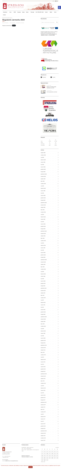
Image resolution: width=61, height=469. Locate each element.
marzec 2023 (43, 247)
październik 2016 (44, 430)
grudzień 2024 (43, 197)
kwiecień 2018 (43, 388)
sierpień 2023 (43, 235)
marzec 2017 (43, 418)
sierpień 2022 (43, 264)
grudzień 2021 (43, 283)
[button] (59, 7)
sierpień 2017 (43, 407)
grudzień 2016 (43, 426)
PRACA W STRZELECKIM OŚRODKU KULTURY (51, 87)
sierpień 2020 (43, 321)
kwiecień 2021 (43, 302)
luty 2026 (42, 164)
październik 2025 (44, 174)
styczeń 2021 (43, 309)
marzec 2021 (43, 304)
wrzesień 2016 (43, 433)
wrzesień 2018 (43, 376)
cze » (44, 461)
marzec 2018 (43, 390)
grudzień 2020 (43, 311)
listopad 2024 (43, 200)
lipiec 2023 (42, 238)
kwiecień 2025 (43, 188)
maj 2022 (42, 271)
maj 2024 (42, 214)
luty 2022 (42, 278)
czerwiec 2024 (43, 212)
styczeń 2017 (43, 423)
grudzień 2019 (43, 340)
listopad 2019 (43, 342)
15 (42, 455)
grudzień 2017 (43, 397)
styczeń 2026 (43, 166)
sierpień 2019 (43, 350)
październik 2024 (44, 202)
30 (44, 460)
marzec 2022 (43, 276)
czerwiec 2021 (43, 297)
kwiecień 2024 (43, 216)
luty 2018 (42, 392)
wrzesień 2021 (43, 290)
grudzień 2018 (43, 369)
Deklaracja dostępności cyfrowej (27, 456)
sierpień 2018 (43, 378)
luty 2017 (42, 421)
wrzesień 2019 (43, 347)
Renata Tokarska (5, 22)
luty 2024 (42, 221)
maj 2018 (42, 385)
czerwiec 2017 (43, 411)
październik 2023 (44, 231)
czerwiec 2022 (43, 269)
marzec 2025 (43, 190)
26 (52, 457)
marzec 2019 (43, 361)
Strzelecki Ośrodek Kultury (7, 17)
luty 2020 (42, 335)
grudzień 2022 (43, 254)
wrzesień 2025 (43, 176)
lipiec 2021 (42, 295)
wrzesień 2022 (43, 262)
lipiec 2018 (42, 380)
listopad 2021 (43, 285)
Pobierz (14, 25)
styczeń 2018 (43, 395)
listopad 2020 (43, 314)
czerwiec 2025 (43, 183)
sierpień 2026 (43, 152)
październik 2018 (44, 373)
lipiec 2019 (42, 352)
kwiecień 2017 (43, 416)
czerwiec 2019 (43, 354)
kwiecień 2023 (43, 245)
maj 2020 (42, 328)
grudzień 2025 (43, 169)
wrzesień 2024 (43, 204)
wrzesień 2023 (43, 233)
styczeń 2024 (43, 224)
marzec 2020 (43, 333)
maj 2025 (42, 185)
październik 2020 (44, 316)
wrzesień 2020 (43, 319)
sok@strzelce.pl (8, 460)
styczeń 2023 (43, 252)
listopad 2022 (43, 257)
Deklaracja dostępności (26, 455)
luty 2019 (42, 364)
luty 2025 (42, 193)
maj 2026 (42, 157)
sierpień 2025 (43, 178)
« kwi (42, 461)
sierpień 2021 (43, 292)
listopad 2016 (43, 428)
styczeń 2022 (43, 281)
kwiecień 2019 (43, 359)
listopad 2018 (43, 371)
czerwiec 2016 (43, 438)
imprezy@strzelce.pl (14, 460)
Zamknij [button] (30, 467)
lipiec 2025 (42, 181)
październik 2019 (44, 345)
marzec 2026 (43, 162)
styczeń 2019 (43, 366)
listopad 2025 (43, 171)
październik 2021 (44, 288)
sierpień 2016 (43, 435)
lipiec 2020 (42, 323)
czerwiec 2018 (43, 383)
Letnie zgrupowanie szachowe (52, 91)
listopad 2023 (43, 228)
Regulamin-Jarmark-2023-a (6, 25)
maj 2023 (42, 243)
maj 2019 (42, 357)
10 (47, 453)
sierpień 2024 (43, 207)
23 (44, 457)
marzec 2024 (43, 219)
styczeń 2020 (43, 338)
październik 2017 (44, 402)
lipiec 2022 (42, 266)
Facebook (43, 77)
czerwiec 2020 (43, 326)
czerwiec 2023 (43, 240)
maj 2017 (42, 414)
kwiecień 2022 (43, 273)
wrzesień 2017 (43, 404)
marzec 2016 (43, 440)
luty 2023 (42, 250)
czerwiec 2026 (43, 155)
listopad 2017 (43, 399)
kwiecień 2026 (43, 159)
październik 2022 (44, 259)
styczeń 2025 (43, 195)
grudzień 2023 (43, 226)
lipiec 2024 (42, 209)
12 (52, 453)
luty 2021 (42, 307)
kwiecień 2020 (43, 331)
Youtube (53, 77)
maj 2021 (42, 300)
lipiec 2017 (42, 409)
